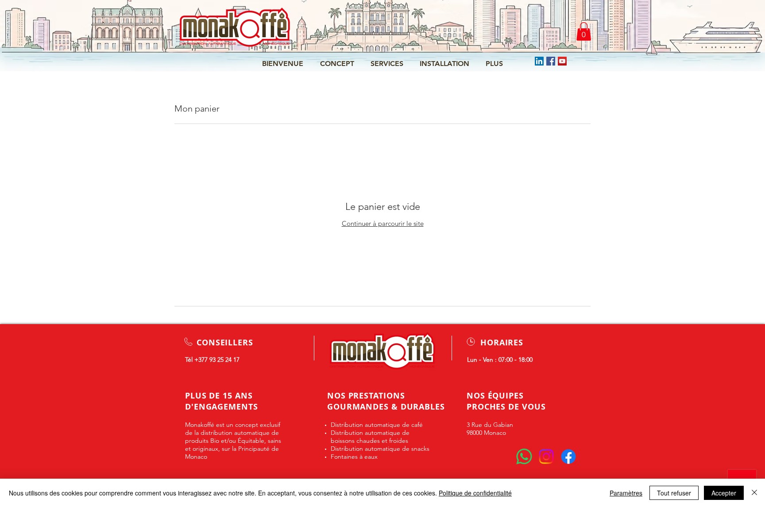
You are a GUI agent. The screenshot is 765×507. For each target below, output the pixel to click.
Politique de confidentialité (475, 492)
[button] (583, 31)
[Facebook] (550, 61)
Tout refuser (674, 492)
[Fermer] (754, 493)
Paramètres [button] (626, 492)
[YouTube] (562, 61)
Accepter (723, 492)
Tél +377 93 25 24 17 (212, 360)
